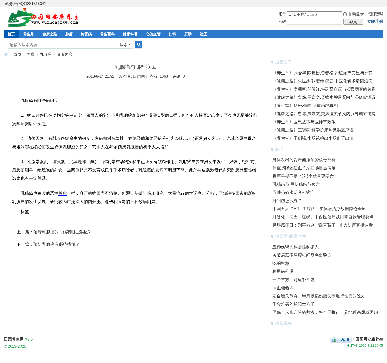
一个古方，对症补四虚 (293, 279)
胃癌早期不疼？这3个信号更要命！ (305, 176)
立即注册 (375, 21)
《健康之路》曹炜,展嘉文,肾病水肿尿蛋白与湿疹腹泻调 (324, 97)
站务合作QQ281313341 (25, 3)
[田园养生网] (43, 23)
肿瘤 (69, 34)
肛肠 (188, 34)
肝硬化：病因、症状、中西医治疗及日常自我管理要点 (323, 217)
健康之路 (49, 34)
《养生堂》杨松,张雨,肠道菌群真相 (305, 105)
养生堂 (28, 34)
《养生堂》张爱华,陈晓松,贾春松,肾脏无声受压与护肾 (322, 73)
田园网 (139, 76)
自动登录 (356, 14)
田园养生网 (6, 54)
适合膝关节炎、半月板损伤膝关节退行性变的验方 (318, 296)
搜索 (123, 44)
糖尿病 (86, 34)
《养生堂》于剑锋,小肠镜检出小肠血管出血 (313, 138)
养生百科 (107, 34)
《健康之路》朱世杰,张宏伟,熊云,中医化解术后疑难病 (322, 81)
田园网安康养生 (369, 339)
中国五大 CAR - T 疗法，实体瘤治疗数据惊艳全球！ (321, 209)
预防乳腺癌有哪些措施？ (56, 244)
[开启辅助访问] (381, 3)
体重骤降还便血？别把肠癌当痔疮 (304, 168)
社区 (203, 34)
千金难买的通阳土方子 (293, 304)
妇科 (172, 34)
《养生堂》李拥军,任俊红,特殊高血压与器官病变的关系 (324, 89)
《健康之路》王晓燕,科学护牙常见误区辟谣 (313, 130)
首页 (11, 34)
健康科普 (130, 34)
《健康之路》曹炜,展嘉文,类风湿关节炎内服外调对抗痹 (324, 113)
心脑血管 (153, 34)
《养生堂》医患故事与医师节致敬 (304, 122)
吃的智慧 (280, 263)
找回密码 (375, 14)
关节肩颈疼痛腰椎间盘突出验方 (301, 255)
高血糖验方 (283, 288)
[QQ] (341, 339)
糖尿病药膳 (283, 271)
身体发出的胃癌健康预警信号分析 (304, 160)
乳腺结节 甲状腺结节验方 (296, 184)
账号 (282, 14)
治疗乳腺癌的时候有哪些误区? (62, 232)
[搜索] (138, 44)
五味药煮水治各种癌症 (293, 192)
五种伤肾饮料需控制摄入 (295, 247)
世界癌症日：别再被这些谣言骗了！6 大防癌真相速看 (322, 225)
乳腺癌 (46, 54)
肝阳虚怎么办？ (287, 200)
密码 (282, 21)
